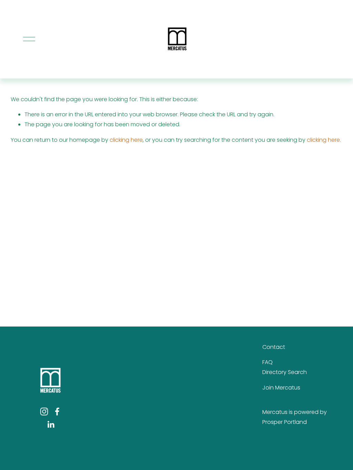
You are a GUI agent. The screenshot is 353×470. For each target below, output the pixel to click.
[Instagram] (44, 411)
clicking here (126, 140)
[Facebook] (57, 411)
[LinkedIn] (51, 424)
